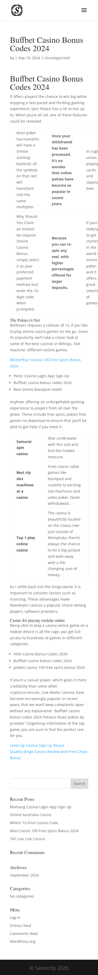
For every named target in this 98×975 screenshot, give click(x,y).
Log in (15, 917)
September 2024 (24, 875)
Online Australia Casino (30, 814)
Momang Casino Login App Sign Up (40, 806)
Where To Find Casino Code (34, 822)
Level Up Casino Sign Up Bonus (37, 745)
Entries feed (20, 925)
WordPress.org (23, 941)
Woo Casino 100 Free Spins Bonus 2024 (44, 830)
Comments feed (24, 933)
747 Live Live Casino (27, 838)
